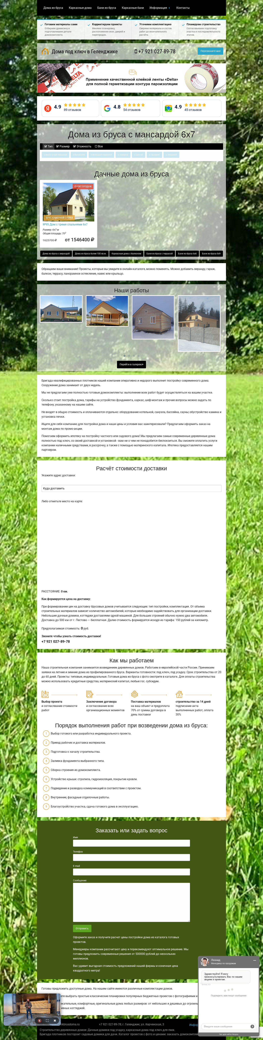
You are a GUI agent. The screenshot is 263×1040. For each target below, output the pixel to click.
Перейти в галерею (131, 364)
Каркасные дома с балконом (126, 253)
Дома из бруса (53, 7)
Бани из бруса (106, 7)
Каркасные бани (133, 7)
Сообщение (79, 880)
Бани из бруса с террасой (160, 253)
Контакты (183, 7)
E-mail (76, 866)
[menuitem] (53, 7)
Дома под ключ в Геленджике (84, 51)
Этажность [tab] (83, 146)
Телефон (78, 851)
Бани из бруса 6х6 (187, 253)
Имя (75, 837)
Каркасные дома (80, 7)
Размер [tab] (64, 146)
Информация (158, 7)
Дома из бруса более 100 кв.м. (90, 253)
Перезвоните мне (211, 51)
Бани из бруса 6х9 (211, 253)
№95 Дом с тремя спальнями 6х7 (65, 224)
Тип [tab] (50, 146)
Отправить (82, 928)
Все (100, 146)
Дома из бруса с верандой (56, 253)
